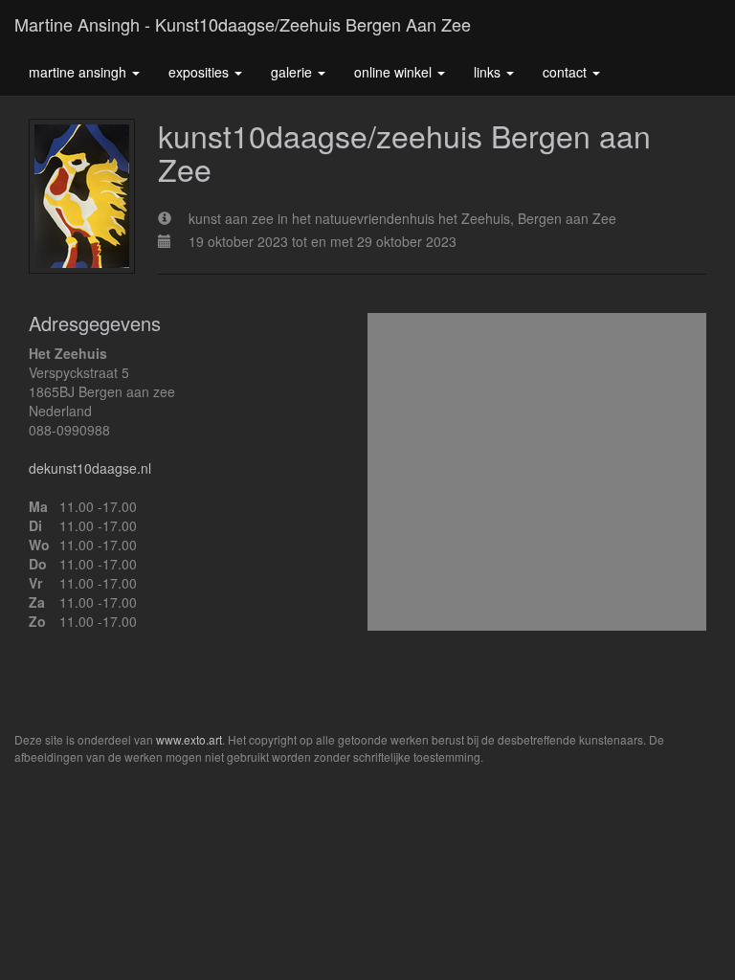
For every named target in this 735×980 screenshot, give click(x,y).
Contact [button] (566, 71)
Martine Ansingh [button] (79, 71)
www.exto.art (189, 739)
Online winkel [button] (394, 71)
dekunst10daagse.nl (90, 468)
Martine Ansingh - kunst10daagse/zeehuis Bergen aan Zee (242, 23)
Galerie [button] (293, 71)
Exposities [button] (200, 71)
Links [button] (489, 71)
